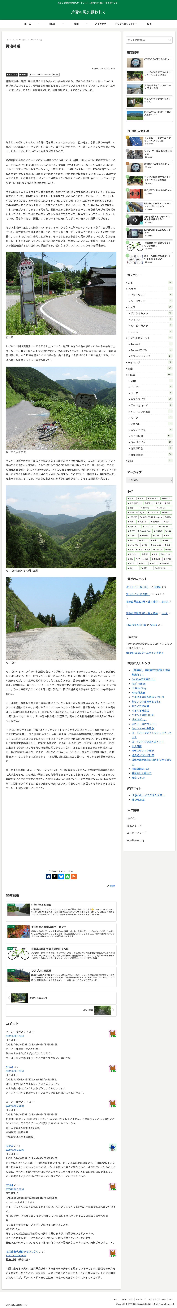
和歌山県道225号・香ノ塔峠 (142, 601)
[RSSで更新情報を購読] (74, 876)
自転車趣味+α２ (140, 768)
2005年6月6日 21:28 (15, 1105)
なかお (9, 1145)
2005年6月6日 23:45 (15, 1189)
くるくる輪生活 (140, 710)
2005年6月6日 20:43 (15, 1036)
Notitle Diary (139, 688)
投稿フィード (134, 825)
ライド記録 (13, 74)
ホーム (115, 1299)
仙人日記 (137, 746)
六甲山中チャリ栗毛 (143, 750)
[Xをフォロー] (55, 876)
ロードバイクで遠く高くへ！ (148, 741)
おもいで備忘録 (140, 706)
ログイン (132, 818)
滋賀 (57, 74)
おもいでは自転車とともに (147, 701)
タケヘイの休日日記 (143, 715)
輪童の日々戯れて (142, 773)
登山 (131, 1299)
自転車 (24, 74)
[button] (169, 40)
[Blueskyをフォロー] (61, 876)
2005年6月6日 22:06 (15, 1149)
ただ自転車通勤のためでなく (22, 1251)
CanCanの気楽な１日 (144, 679)
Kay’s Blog (138, 683)
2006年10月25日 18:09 (16, 1255)
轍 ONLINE (138, 799)
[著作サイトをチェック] (48, 876)
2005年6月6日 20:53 (15, 1071)
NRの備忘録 (138, 692)
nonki (165, 613)
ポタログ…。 (139, 719)
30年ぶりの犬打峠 (136, 625)
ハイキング (141, 1299)
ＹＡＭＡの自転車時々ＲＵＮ (148, 697)
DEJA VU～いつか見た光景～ (148, 795)
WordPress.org (135, 840)
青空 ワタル (138, 777)
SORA (9, 1067)
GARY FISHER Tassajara (41, 74)
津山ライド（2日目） (138, 587)
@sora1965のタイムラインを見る (145, 652)
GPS (171, 1299)
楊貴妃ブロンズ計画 (143, 755)
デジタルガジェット (157, 1299)
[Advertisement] (61, 56)
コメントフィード (137, 833)
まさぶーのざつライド (144, 724)
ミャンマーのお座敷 (143, 728)
